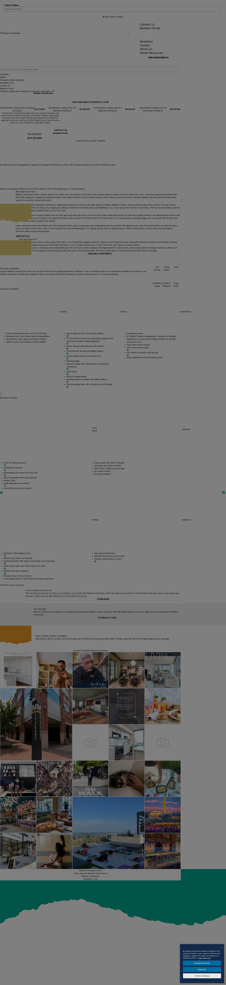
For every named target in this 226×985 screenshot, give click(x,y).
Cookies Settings (202, 976)
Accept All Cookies (202, 963)
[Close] (221, 947)
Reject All (202, 969)
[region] (202, 963)
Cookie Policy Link (204, 958)
